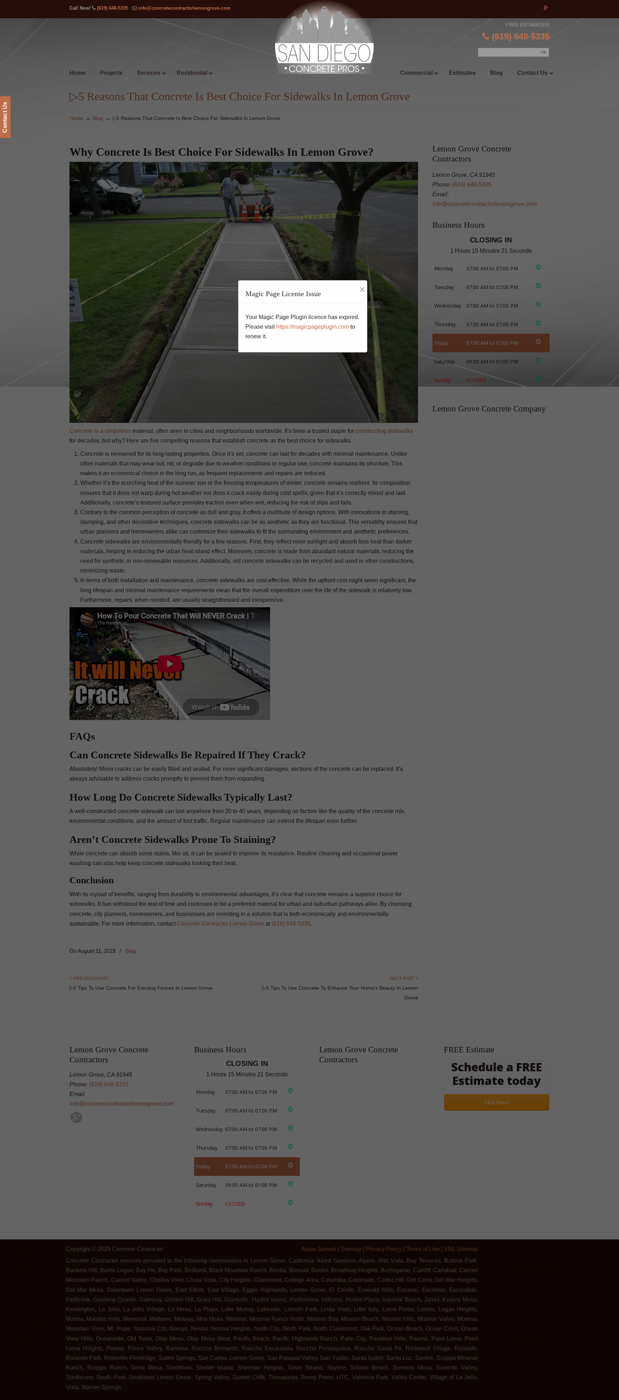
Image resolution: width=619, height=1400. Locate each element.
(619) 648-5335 (112, 8)
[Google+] (546, 8)
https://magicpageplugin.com (312, 327)
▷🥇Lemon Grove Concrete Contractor (324, 37)
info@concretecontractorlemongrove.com (184, 8)
